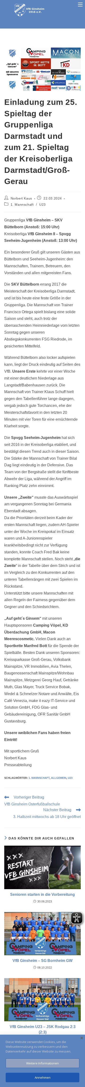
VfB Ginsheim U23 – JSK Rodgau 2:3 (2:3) (43, 1029)
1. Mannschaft (22, 204)
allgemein (58, 777)
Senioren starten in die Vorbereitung (42, 894)
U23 (42, 204)
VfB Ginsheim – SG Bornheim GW (42, 961)
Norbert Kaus (21, 198)
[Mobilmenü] (80, 4)
